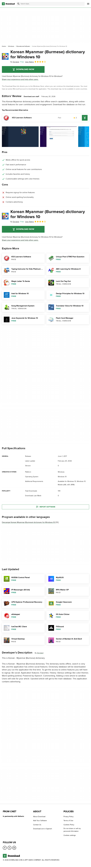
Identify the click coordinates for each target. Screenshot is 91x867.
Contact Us (37, 825)
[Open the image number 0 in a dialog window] (20, 136)
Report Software (47, 507)
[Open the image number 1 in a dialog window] (58, 136)
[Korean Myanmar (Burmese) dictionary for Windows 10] (5, 56)
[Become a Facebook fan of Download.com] (5, 848)
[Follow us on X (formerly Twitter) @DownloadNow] (9, 848)
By (14, 62)
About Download (39, 817)
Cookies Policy (69, 825)
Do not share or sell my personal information (72, 829)
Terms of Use (68, 821)
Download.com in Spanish (42, 829)
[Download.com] (8, 3)
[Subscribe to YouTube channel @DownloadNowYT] (14, 848)
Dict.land (40, 653)
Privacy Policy (68, 817)
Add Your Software (40, 821)
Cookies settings (70, 835)
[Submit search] (18, 4)
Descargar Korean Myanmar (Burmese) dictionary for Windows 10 (28, 522)
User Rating (29, 62)
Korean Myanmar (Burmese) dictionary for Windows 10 (47, 54)
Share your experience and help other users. (20, 79)
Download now (25, 69)
